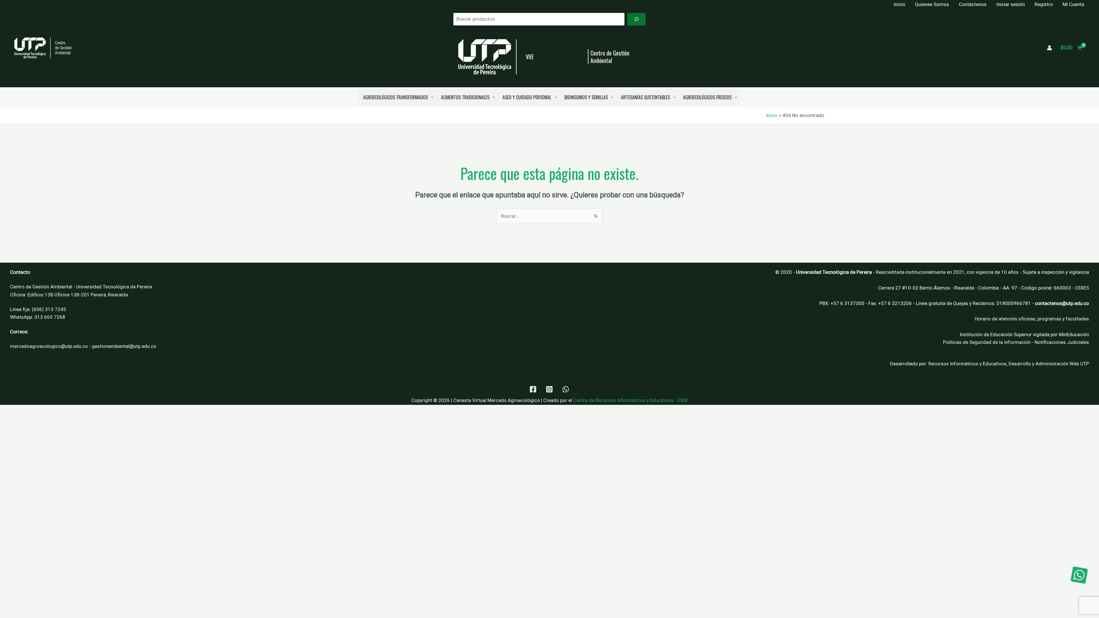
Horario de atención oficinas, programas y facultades (1032, 319)
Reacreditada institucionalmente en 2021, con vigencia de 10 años (947, 272)
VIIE (530, 56)
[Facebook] (533, 389)
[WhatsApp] (565, 389)
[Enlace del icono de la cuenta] (1049, 47)
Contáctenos (973, 4)
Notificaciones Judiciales (1062, 342)
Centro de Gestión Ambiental (609, 57)
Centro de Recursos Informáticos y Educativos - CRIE (630, 400)
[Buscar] (636, 19)
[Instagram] (549, 389)
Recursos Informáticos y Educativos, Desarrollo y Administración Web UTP (1008, 364)
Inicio (899, 4)
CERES (1082, 288)
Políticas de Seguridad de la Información (987, 342)
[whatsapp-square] (1079, 575)
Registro (1044, 4)
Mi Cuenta (1073, 4)
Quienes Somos (932, 4)
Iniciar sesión (1010, 4)
